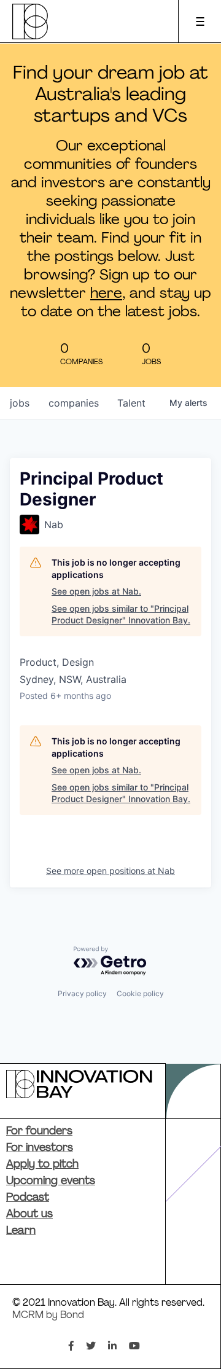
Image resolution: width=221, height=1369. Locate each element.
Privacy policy (82, 993)
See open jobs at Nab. (96, 591)
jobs (19, 403)
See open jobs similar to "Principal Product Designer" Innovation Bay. (121, 614)
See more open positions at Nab (110, 870)
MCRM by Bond (48, 1315)
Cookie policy (140, 993)
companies (73, 403)
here (106, 294)
